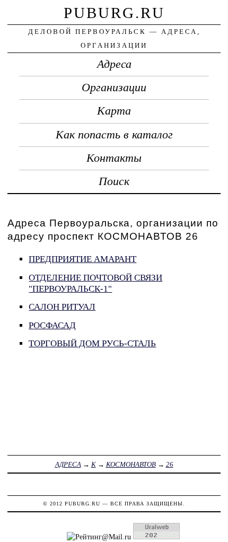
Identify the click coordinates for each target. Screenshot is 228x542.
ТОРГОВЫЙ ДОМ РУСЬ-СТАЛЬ (92, 343)
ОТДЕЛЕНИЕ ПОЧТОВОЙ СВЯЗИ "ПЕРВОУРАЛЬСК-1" (95, 283)
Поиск (114, 181)
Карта (114, 110)
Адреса (114, 64)
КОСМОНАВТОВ (131, 464)
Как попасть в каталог (114, 134)
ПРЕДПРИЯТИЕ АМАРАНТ (82, 259)
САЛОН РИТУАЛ (62, 307)
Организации (114, 87)
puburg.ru (114, 12)
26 (169, 464)
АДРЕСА (68, 464)
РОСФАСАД (52, 325)
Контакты (114, 158)
